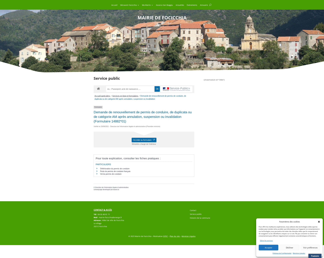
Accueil (114, 5)
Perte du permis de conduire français (115, 171)
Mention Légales (189, 236)
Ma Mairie (146, 5)
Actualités (180, 5)
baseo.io (116, 189)
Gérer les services (266, 240)
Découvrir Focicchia (128, 5)
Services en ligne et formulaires (125, 96)
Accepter (268, 247)
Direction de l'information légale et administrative (112, 187)
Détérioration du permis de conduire (114, 169)
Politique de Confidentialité (282, 253)
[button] (319, 221)
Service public (196, 214)
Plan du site (175, 236)
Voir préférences (310, 247)
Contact (193, 210)
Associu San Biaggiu (164, 5)
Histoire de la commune (200, 218)
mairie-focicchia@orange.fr (110, 217)
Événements (192, 5)
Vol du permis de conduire (111, 174)
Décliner (289, 247)
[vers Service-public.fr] (176, 89)
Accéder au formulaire (143, 140)
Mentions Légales (299, 253)
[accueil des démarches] (98, 88)
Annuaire (204, 5)
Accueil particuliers (103, 96)
